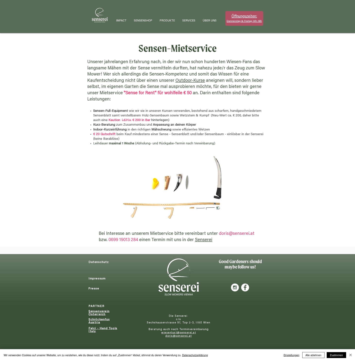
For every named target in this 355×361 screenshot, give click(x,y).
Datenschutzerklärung (195, 355)
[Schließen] (350, 355)
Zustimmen (336, 355)
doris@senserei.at (236, 233)
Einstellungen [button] (291, 355)
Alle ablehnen (313, 355)
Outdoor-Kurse (190, 80)
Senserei (203, 240)
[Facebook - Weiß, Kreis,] (245, 287)
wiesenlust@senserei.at (178, 332)
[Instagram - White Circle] (235, 287)
